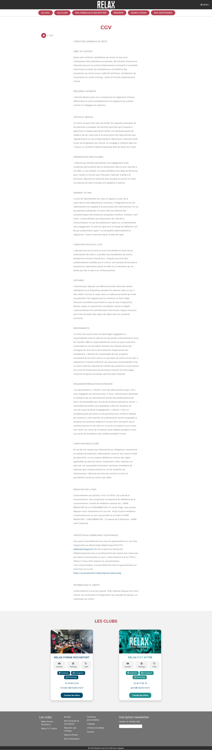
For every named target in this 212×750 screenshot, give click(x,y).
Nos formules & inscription (90, 12)
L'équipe (91, 723)
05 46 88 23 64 (71, 683)
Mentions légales (117, 748)
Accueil (45, 12)
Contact (90, 731)
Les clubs (62, 12)
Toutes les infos (72, 695)
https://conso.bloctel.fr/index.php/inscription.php (97, 573)
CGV (106, 748)
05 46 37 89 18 (140, 683)
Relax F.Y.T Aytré (49, 728)
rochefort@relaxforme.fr (71, 687)
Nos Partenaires (163, 12)
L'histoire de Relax (95, 727)
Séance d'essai (139, 12)
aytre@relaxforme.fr (140, 687)
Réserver (118, 12)
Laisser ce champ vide (129, 721)
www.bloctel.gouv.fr (83, 549)
